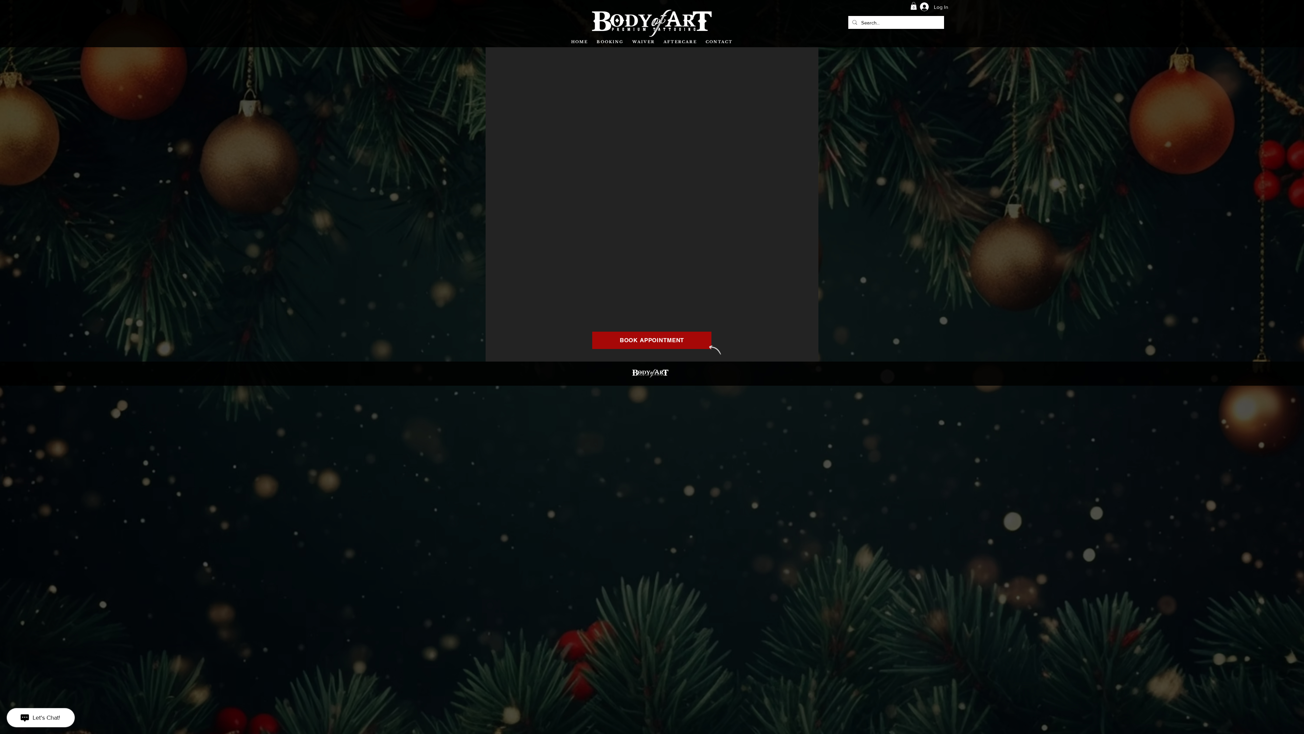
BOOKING (610, 41)
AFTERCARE (680, 41)
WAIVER (643, 41)
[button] (913, 6)
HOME (579, 41)
